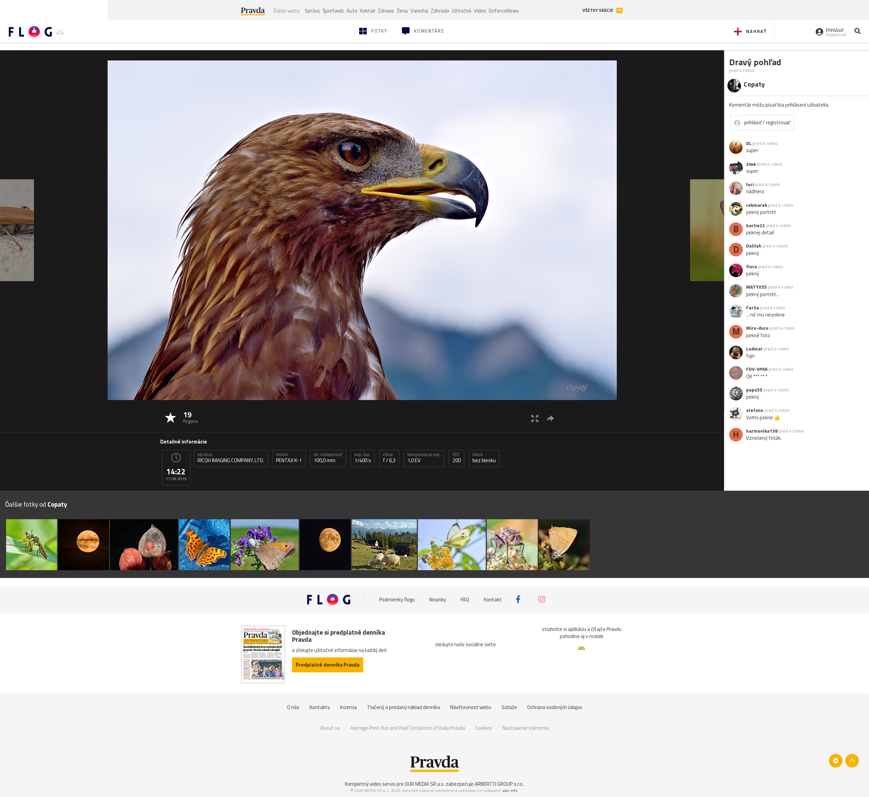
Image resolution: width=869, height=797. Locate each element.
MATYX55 (756, 287)
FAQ (465, 599)
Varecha (419, 11)
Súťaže (509, 707)
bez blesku (484, 457)
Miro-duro (757, 328)
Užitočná (461, 11)
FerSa (752, 307)
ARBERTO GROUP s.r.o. (499, 784)
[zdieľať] (550, 418)
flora (751, 266)
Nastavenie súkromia (525, 727)
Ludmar (754, 348)
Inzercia (348, 707)
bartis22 (755, 225)
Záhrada (440, 11)
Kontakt (493, 599)
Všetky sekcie (598, 10)
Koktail (367, 11)
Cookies (483, 727)
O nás (293, 707)
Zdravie (386, 11)
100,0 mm (328, 457)
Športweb (333, 11)
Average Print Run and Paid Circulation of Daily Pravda (407, 727)
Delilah (753, 245)
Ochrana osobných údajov (554, 707)
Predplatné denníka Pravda (327, 665)
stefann (754, 410)
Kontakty (320, 707)
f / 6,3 (389, 457)
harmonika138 (762, 431)
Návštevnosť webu (470, 707)
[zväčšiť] (534, 418)
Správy (312, 11)
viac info (510, 790)
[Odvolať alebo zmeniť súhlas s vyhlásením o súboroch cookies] (836, 760)
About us (330, 727)
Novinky (437, 599)
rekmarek (756, 205)
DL (749, 143)
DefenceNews (504, 11)
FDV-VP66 (757, 369)
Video (480, 11)
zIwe (751, 164)
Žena (402, 11)
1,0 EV (424, 457)
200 (456, 457)
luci (750, 184)
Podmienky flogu (397, 599)
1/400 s (362, 457)
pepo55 (754, 389)
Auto (352, 11)
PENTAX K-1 (289, 457)
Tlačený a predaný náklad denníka (403, 707)
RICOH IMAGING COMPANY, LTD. (231, 457)
